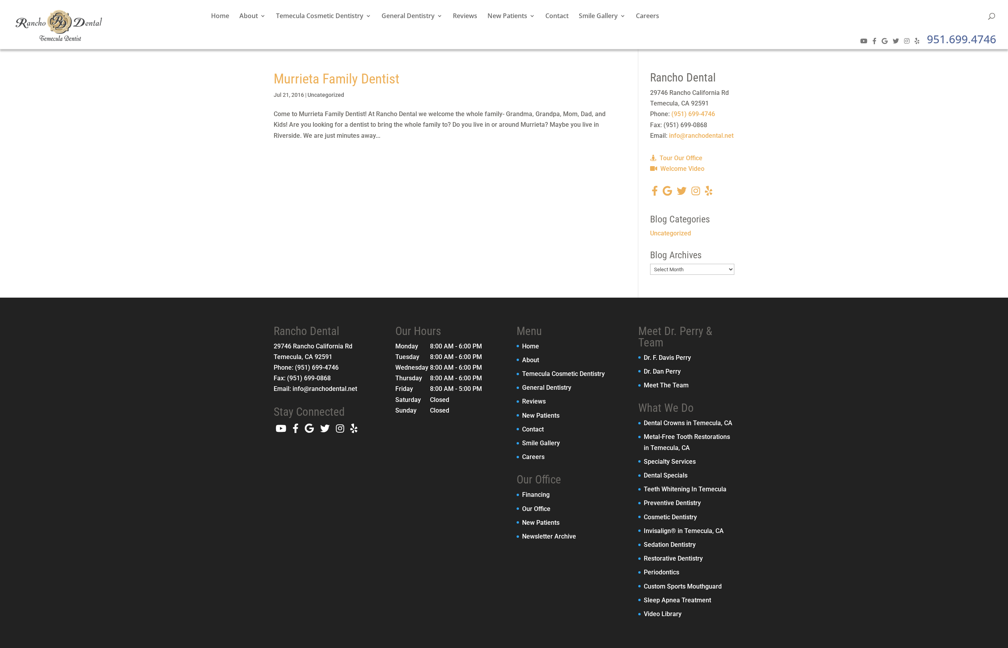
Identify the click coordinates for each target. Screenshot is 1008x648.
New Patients (507, 16)
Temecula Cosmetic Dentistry (319, 16)
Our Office (536, 509)
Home (220, 16)
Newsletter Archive (549, 536)
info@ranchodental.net (701, 135)
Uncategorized (326, 95)
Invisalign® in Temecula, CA (684, 531)
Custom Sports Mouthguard (683, 586)
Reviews (465, 16)
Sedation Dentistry (670, 544)
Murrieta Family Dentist (336, 79)
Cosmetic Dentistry (670, 517)
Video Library (663, 614)
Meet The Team (666, 385)
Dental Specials (665, 475)
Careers (647, 16)
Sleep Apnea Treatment (677, 600)
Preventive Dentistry (672, 503)
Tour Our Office (680, 158)
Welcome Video (681, 168)
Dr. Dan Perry (662, 371)
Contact (557, 16)
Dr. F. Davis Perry (667, 357)
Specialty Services (670, 461)
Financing (536, 494)
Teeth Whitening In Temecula (685, 489)
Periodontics (661, 572)
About (248, 16)
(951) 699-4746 (693, 114)
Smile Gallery (598, 16)
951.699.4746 (961, 38)
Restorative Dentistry (673, 558)
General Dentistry (408, 16)
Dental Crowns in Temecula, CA (688, 423)
